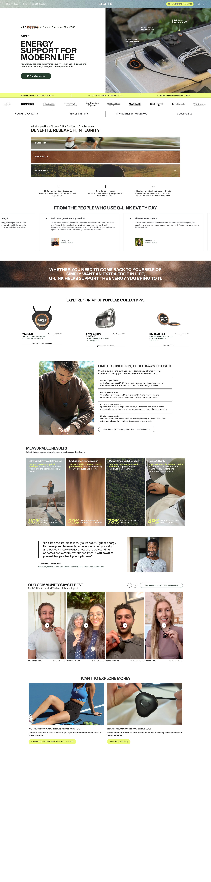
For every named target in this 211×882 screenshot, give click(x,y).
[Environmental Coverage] (105, 318)
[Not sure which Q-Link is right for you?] (66, 704)
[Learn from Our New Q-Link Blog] (144, 704)
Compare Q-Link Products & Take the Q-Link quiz (52, 741)
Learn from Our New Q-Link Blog (129, 728)
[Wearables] (42, 318)
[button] (8, 4)
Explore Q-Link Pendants (42, 344)
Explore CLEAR (169, 346)
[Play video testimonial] (47, 625)
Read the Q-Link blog (119, 741)
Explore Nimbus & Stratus (105, 346)
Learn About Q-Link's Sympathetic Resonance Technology (126, 429)
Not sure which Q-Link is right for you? (55, 728)
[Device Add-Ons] (169, 318)
